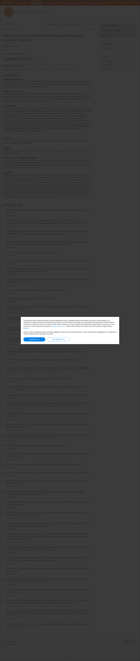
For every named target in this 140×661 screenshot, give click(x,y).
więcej (26, 328)
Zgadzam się (34, 339)
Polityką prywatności (59, 326)
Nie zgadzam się (58, 339)
